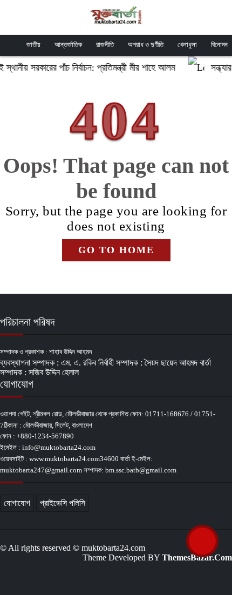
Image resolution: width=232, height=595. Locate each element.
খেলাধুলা (187, 44)
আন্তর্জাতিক (68, 44)
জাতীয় (33, 44)
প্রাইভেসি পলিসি (62, 503)
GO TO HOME (116, 250)
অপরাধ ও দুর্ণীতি (145, 44)
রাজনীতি (105, 44)
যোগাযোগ (17, 503)
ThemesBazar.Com (197, 557)
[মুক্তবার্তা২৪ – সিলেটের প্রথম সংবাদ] (116, 16)
